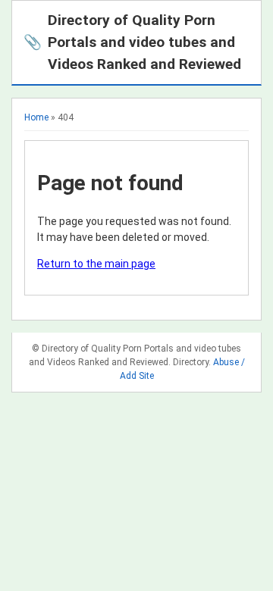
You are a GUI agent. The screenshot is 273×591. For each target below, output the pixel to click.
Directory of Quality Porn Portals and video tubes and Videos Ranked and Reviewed (132, 42)
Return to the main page (96, 264)
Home (36, 117)
